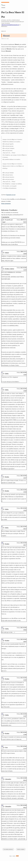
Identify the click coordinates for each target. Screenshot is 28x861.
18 (2, 805)
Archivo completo (20, 849)
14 (2, 714)
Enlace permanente (6, 203)
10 (2, 542)
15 (2, 732)
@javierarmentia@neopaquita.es (10, 25)
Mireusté (6, 35)
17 (2, 778)
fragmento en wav (10, 194)
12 (2, 639)
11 (2, 627)
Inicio (11, 856)
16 (2, 746)
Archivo (13, 856)
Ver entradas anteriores (8, 849)
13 (2, 677)
